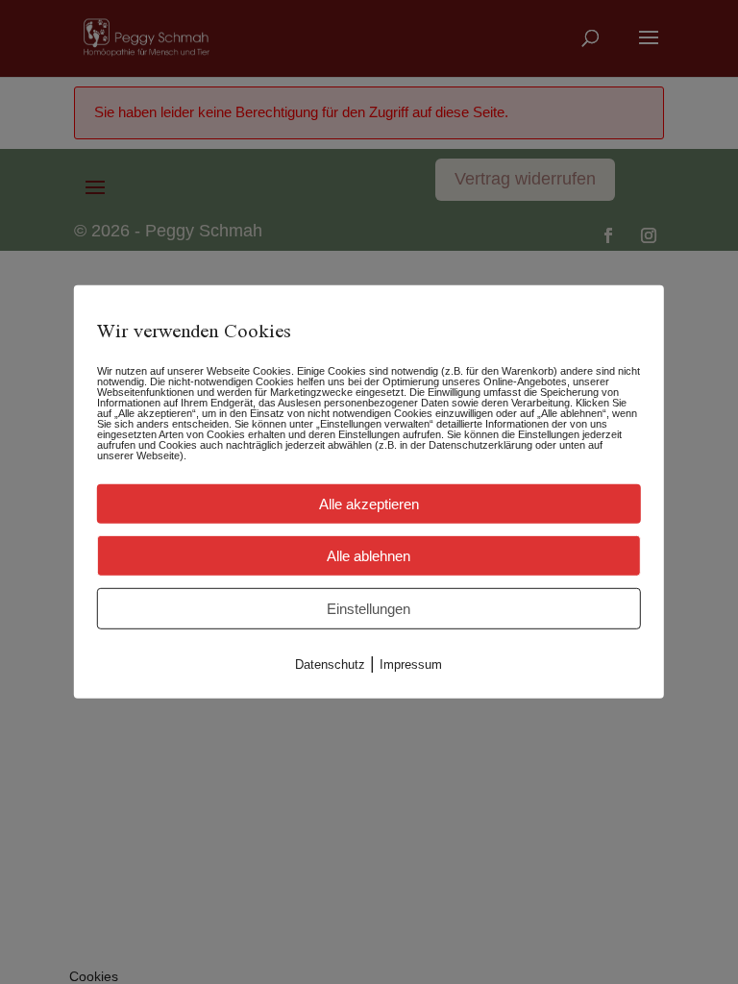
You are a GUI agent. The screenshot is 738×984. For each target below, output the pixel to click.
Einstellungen (368, 609)
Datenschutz (330, 664)
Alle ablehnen (368, 556)
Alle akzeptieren (369, 504)
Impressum (411, 664)
